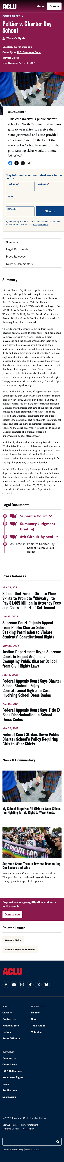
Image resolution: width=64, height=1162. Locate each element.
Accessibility (28, 1128)
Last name (43, 184)
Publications (9, 1090)
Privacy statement (29, 1125)
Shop (34, 1019)
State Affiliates (11, 1038)
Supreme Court (33, 516)
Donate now (12, 914)
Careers (7, 1012)
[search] (58, 1142)
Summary (12, 242)
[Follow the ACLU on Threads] (38, 984)
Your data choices (10, 1128)
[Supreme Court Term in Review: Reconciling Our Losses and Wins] (32, 856)
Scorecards (9, 1096)
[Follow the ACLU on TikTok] (30, 984)
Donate (54, 6)
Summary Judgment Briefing (37, 526)
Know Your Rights (12, 1077)
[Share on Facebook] (10, 164)
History (6, 1031)
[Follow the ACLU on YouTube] (14, 984)
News (5, 1083)
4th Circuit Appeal (36, 536)
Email (10, 196)
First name (12, 184)
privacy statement (40, 224)
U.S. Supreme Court (29, 52)
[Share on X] (16, 164)
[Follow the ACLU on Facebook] (5, 984)
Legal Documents (17, 249)
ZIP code (11, 209)
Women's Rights (15, 38)
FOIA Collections (12, 1070)
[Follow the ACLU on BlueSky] (46, 984)
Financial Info (10, 1025)
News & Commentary (19, 264)
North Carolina (23, 46)
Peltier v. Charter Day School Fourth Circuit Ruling (40, 547)
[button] (23, 163)
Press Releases (16, 256)
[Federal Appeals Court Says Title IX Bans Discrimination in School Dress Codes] (32, 711)
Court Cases (11, 16)
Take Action (38, 1025)
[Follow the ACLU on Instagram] (22, 984)
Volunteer (37, 1031)
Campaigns (9, 1057)
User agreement (9, 1125)
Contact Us (9, 1019)
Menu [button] (40, 6)
